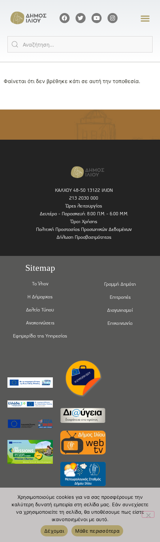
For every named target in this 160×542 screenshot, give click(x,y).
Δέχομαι (54, 531)
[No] (148, 514)
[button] (145, 18)
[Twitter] (81, 18)
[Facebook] (65, 18)
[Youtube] (97, 18)
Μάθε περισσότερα (97, 531)
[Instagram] (113, 18)
